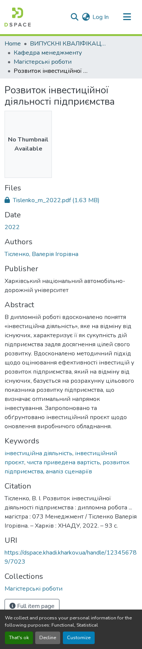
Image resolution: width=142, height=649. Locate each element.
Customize (79, 637)
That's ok (19, 637)
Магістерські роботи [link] (43, 62)
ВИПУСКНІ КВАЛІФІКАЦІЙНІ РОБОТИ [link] (68, 43)
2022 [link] (12, 227)
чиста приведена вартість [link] (63, 462)
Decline (47, 637)
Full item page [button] (35, 606)
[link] (71, 200)
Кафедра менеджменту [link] (48, 53)
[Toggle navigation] (126, 17)
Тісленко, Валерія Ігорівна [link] (41, 254)
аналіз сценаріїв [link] (69, 471)
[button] (18, 17)
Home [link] (13, 43)
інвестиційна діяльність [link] (38, 453)
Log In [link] (100, 17)
